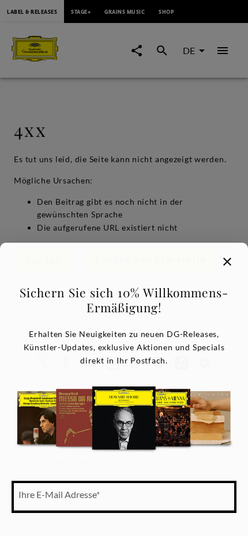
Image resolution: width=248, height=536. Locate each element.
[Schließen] (227, 261)
